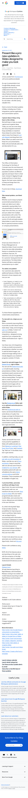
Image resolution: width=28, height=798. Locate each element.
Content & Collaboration (11, 30)
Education (7, 34)
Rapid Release (17, 68)
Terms (13, 788)
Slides (4, 548)
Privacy (10, 788)
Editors (4, 68)
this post (19, 541)
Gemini (6, 31)
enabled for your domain (9, 468)
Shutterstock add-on (13, 409)
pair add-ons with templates (11, 459)
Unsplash (19, 448)
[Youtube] (4, 754)
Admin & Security (9, 32)
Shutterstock (11, 403)
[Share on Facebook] (11, 74)
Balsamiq (8, 446)
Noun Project (10, 448)
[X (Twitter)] (7, 754)
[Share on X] (14, 74)
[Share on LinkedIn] (7, 74)
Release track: (6, 567)
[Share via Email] (4, 74)
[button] (14, 766)
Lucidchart (14, 446)
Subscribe (20, 3)
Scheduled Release (6, 69)
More (6, 35)
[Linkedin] (11, 754)
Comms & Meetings (10, 28)
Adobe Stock (6, 364)
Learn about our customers (9, 716)
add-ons (4, 330)
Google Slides (9, 68)
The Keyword (18, 77)
